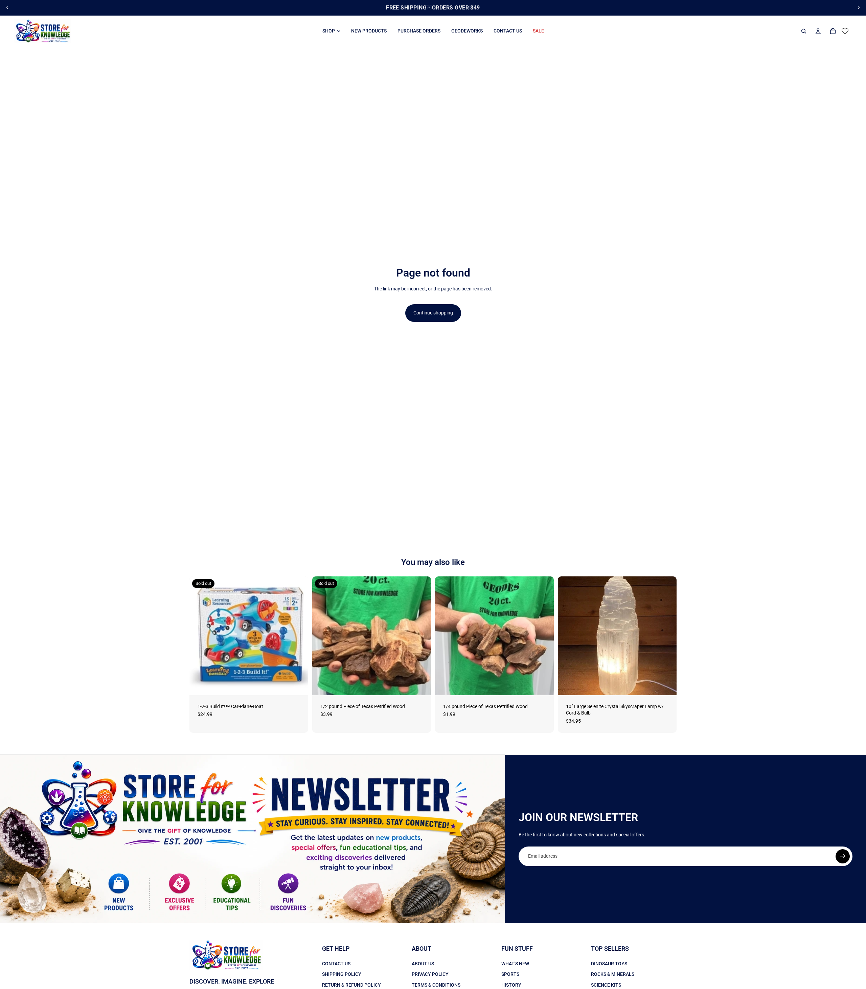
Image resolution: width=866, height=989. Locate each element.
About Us (423, 963)
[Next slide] (858, 7)
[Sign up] (843, 856)
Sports (510, 974)
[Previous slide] (7, 7)
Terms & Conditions (436, 985)
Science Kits (606, 985)
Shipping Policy (341, 974)
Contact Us (336, 963)
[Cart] (832, 31)
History (511, 985)
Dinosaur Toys (609, 963)
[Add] (543, 685)
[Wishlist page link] (845, 31)
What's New (515, 963)
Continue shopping (433, 312)
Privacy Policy (430, 974)
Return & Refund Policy (351, 985)
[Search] (803, 31)
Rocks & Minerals (612, 974)
